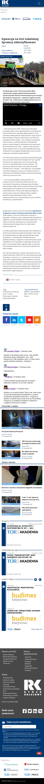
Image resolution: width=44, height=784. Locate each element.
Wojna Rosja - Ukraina (10, 695)
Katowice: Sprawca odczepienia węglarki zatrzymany (22, 488)
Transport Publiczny (10, 659)
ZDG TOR (28, 657)
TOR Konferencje (30, 659)
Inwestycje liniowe (9, 687)
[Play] (6, 123)
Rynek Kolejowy (8, 655)
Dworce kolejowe (9, 682)
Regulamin (28, 666)
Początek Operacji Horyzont (12, 431)
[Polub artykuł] (6, 321)
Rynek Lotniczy (8, 661)
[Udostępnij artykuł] (14, 321)
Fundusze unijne (8, 680)
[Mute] (18, 123)
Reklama (28, 664)
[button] (35, 583)
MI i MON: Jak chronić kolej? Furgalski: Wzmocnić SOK (30, 453)
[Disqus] (22, 375)
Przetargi (6, 684)
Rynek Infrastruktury (10, 657)
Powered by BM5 (21, 781)
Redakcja (28, 661)
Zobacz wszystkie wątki (10, 702)
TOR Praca (6, 663)
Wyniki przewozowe (10, 693)
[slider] (22, 120)
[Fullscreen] (39, 123)
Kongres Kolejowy (9, 698)
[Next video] (12, 123)
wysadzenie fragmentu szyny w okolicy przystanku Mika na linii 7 (22, 213)
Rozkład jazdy (8, 678)
